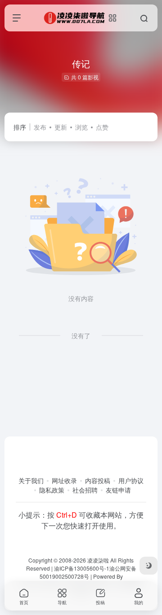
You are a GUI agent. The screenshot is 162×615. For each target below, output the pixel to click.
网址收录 (64, 480)
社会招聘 (85, 489)
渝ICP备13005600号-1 (81, 568)
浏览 (81, 126)
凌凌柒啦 (98, 560)
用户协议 (131, 480)
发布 (40, 126)
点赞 (102, 126)
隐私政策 (51, 489)
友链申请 (118, 489)
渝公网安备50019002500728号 (88, 572)
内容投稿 (97, 480)
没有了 (81, 335)
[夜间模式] (149, 566)
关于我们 (31, 480)
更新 (60, 126)
